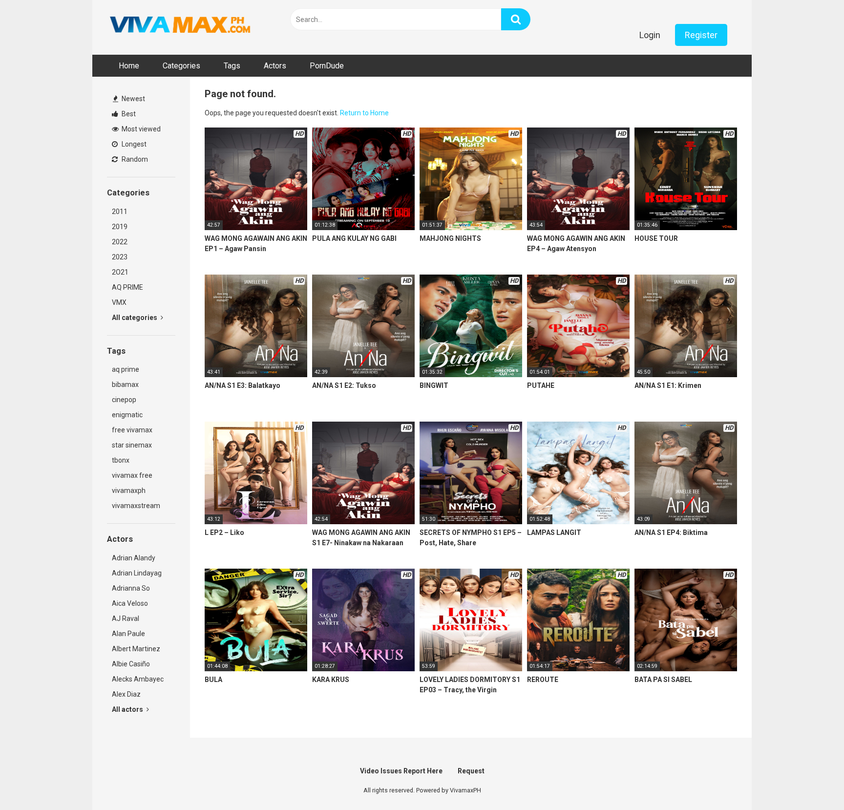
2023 (119, 257)
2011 (119, 211)
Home (129, 65)
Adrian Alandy (133, 558)
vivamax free (132, 475)
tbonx (120, 460)
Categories (181, 65)
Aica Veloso (130, 603)
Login (649, 35)
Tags (232, 65)
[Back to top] (811, 780)
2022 (119, 242)
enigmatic (127, 415)
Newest (132, 99)
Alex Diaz (126, 694)
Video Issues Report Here (401, 771)
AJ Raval (125, 618)
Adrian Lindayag (137, 573)
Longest (133, 144)
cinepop (124, 400)
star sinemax (132, 445)
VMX (119, 302)
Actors (275, 65)
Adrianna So (131, 588)
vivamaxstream (136, 506)
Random (134, 159)
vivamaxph (129, 490)
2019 (119, 227)
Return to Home (364, 113)
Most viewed (140, 129)
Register (701, 35)
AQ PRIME (127, 287)
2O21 (120, 272)
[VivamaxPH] (180, 25)
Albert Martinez (136, 649)
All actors (128, 709)
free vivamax (132, 430)
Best (128, 114)
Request (471, 771)
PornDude (327, 65)
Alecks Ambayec (138, 679)
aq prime (125, 369)
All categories (135, 317)
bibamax (125, 384)
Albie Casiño (131, 664)
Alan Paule (128, 634)
